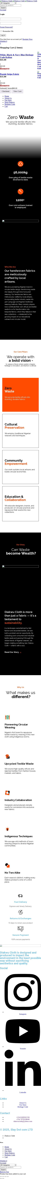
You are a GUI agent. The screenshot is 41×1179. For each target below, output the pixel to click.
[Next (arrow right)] (3, 1178)
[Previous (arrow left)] (1, 1178)
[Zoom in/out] (1, 1176)
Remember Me (7, 31)
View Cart (17, 91)
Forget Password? (6, 27)
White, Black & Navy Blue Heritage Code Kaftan (16, 56)
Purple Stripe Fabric (9, 74)
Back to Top (4, 1172)
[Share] (5, 1176)
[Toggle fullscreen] (3, 1176)
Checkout (5, 91)
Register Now (28, 39)
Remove (1, 68)
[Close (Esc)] (8, 1176)
